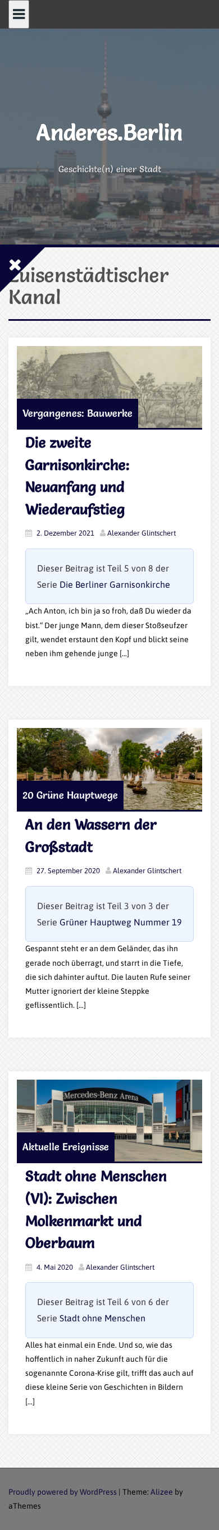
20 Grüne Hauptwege (70, 795)
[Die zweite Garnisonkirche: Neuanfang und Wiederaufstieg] (109, 387)
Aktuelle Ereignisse (65, 1146)
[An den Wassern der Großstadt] (109, 769)
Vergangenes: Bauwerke (77, 413)
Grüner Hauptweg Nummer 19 (121, 922)
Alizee (161, 1491)
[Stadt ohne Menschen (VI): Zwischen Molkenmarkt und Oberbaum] (109, 1121)
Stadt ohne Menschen (102, 1318)
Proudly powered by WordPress (62, 1491)
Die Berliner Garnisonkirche (115, 584)
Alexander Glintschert (141, 533)
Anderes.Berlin (109, 132)
